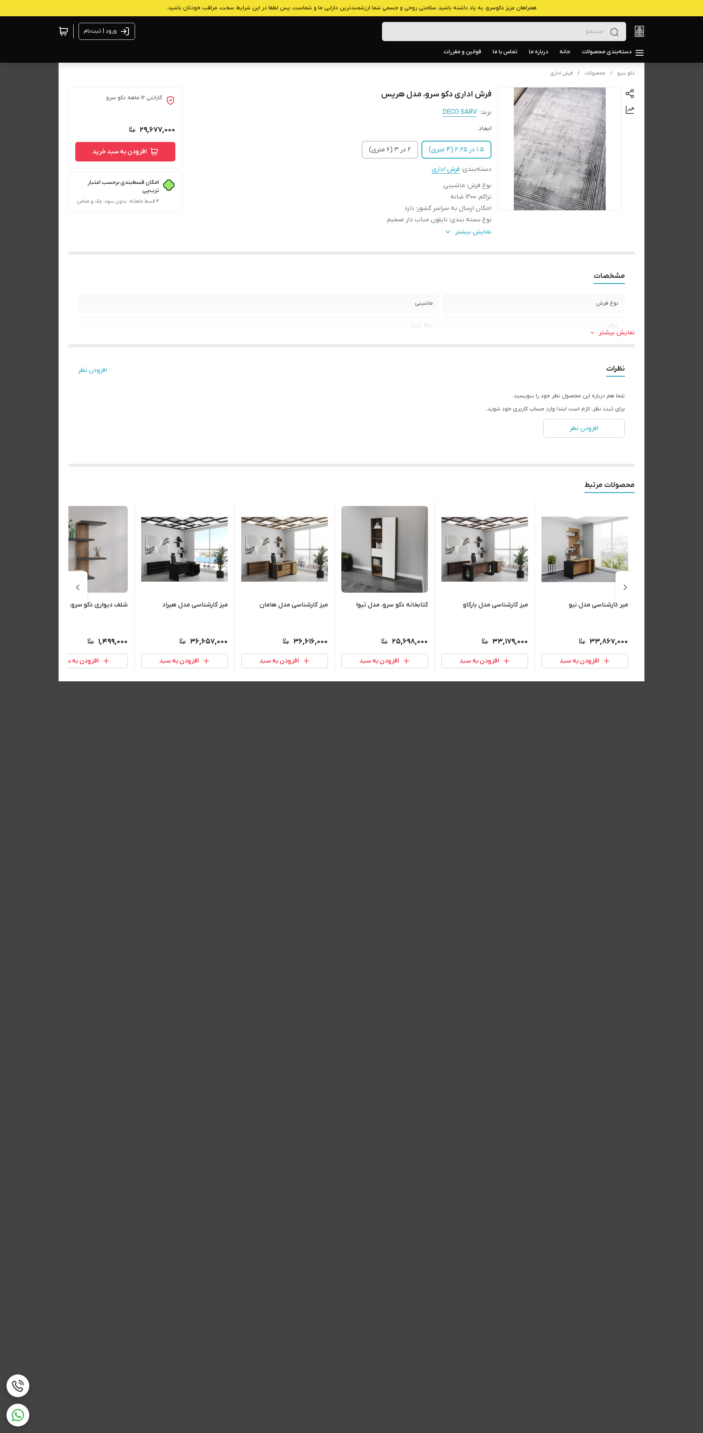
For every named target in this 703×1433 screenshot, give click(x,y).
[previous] (625, 587)
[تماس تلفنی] (18, 1385)
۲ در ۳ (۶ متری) (390, 150)
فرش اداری (561, 73)
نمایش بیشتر (617, 333)
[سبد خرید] (63, 31)
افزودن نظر (92, 370)
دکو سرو (626, 73)
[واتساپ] (18, 1415)
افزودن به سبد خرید (119, 152)
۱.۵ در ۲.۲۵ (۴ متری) (456, 150)
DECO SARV (459, 112)
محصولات (595, 73)
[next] (77, 587)
